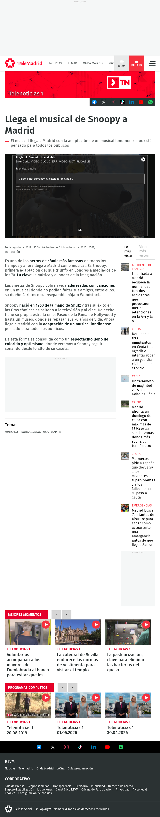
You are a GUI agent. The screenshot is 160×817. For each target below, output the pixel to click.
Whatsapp (150, 102)
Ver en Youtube (107, 747)
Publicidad (98, 786)
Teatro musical (30, 432)
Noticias (55, 63)
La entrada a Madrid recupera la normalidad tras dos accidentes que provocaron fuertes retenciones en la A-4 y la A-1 (125, 267)
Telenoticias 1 (18, 649)
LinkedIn (131, 102)
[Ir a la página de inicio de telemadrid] (23, 63)
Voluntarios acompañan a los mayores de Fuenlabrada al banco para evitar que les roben (28, 632)
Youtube (141, 102)
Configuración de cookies (35, 793)
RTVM (10, 761)
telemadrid (18, 809)
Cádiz (136, 376)
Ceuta (136, 329)
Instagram (113, 102)
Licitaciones (45, 789)
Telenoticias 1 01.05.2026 (78, 705)
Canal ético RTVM (67, 789)
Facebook (94, 102)
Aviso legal (140, 789)
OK (80, 229)
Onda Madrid (93, 63)
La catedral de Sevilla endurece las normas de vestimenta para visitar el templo (78, 632)
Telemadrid (26, 768)
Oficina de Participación (97, 789)
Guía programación (80, 768)
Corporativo (17, 779)
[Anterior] (56, 614)
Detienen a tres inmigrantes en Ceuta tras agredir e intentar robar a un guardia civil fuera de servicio (125, 331)
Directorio (81, 786)
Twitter (103, 102)
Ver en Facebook (39, 748)
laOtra (61, 768)
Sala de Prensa (14, 786)
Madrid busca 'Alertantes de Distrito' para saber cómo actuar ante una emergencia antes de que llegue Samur (125, 508)
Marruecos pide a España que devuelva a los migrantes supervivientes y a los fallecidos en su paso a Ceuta (125, 456)
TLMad (72, 63)
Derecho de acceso (120, 786)
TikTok (122, 102)
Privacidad (123, 789)
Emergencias (142, 505)
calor (136, 402)
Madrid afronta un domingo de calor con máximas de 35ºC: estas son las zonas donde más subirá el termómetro (125, 404)
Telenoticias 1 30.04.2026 (128, 705)
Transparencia (62, 786)
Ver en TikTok (80, 748)
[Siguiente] (66, 614)
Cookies (10, 793)
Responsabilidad (39, 786)
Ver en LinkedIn (94, 747)
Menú (152, 63)
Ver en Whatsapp (121, 747)
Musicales (12, 432)
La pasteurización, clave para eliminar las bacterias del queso (128, 632)
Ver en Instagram (66, 747)
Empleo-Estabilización (19, 789)
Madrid (56, 432)
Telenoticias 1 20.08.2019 (28, 705)
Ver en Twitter (53, 748)
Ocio (46, 432)
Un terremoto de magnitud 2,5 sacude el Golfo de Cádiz (125, 378)
